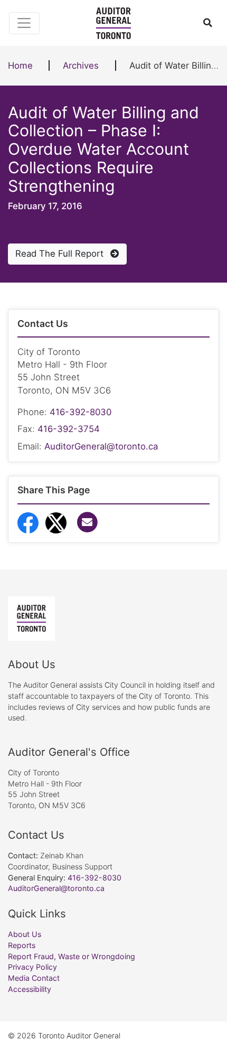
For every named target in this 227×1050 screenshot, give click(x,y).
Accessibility (29, 989)
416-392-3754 (68, 429)
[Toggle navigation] (24, 23)
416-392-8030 (80, 412)
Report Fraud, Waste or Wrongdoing (71, 956)
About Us (24, 934)
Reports (21, 945)
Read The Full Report (60, 253)
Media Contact (34, 977)
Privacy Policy (32, 966)
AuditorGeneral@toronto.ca (101, 446)
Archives (81, 65)
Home (20, 65)
